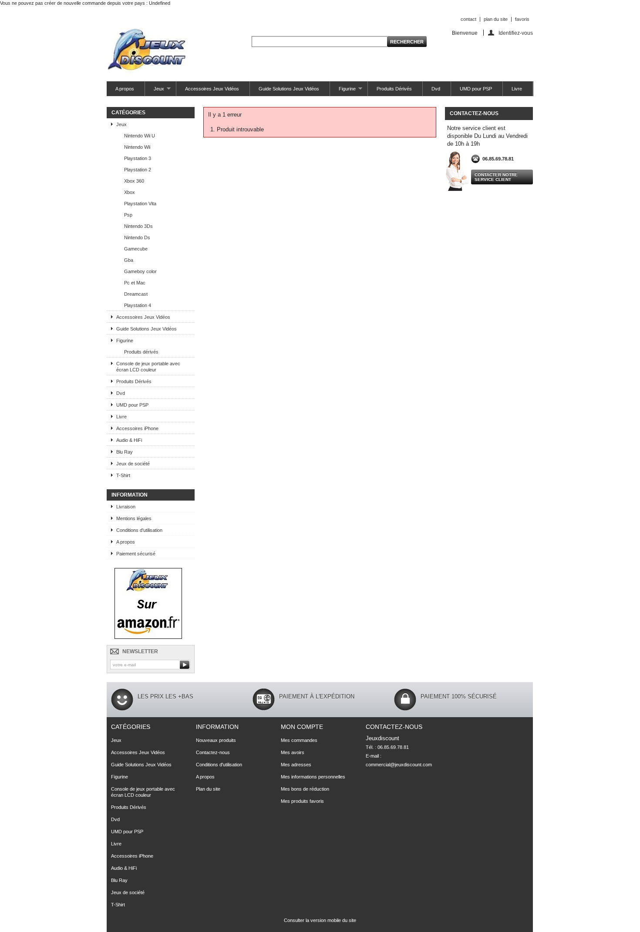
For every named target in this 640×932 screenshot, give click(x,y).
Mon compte (302, 726)
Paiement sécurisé (135, 553)
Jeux (154, 91)
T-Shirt (123, 475)
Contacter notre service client (496, 177)
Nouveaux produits (216, 740)
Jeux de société (133, 463)
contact (468, 19)
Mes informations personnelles (313, 776)
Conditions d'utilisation (139, 530)
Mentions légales (134, 518)
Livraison (125, 506)
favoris (522, 19)
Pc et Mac (134, 282)
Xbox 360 (134, 181)
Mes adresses (296, 764)
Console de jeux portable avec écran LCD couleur (148, 366)
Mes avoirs (292, 752)
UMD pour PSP (476, 88)
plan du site (496, 19)
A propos (124, 88)
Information (129, 495)
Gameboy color (140, 271)
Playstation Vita (140, 203)
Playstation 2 (137, 169)
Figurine (343, 91)
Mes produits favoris (302, 801)
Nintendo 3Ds (138, 226)
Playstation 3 (137, 158)
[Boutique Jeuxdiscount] (148, 637)
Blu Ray (124, 451)
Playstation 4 (137, 305)
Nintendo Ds (137, 237)
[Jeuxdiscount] (147, 52)
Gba (128, 260)
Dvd (435, 88)
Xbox (129, 192)
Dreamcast (136, 294)
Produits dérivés (141, 351)
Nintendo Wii (137, 147)
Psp (128, 214)
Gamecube (136, 248)
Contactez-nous (213, 752)
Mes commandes (299, 740)
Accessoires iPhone (137, 428)
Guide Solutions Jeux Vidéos (289, 88)
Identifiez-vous (516, 33)
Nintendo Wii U (139, 135)
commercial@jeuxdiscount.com (399, 764)
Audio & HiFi (129, 440)
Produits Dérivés (394, 88)
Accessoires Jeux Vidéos (212, 88)
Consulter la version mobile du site (320, 920)
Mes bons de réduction (305, 789)
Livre (517, 88)
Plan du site (208, 789)
